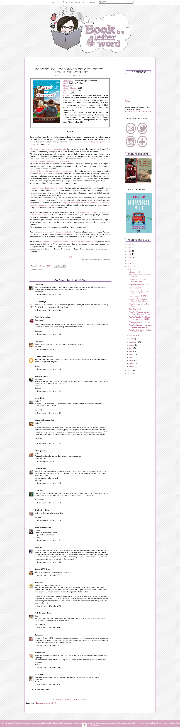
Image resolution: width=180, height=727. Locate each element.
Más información (95, 725)
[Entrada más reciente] (113, 699)
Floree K (38, 674)
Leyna (37, 490)
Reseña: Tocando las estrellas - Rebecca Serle (140, 331)
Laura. (37, 398)
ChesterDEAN (40, 569)
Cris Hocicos (40, 510)
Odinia (37, 547)
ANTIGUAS (67, 699)
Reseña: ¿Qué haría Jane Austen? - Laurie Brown (138, 300)
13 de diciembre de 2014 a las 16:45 (48, 606)
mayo (131, 354)
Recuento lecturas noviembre (139, 322)
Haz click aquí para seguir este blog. (138, 112)
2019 (130, 254)
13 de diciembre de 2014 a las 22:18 (48, 628)
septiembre (133, 342)
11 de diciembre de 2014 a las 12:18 (48, 334)
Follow (127, 101)
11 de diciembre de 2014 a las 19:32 (48, 540)
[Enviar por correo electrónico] (55, 266)
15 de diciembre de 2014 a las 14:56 (48, 645)
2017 (130, 260)
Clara (37, 635)
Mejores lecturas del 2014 (138, 285)
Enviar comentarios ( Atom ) (46, 703)
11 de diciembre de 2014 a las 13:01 (48, 349)
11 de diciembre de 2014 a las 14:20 (48, 413)
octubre (132, 339)
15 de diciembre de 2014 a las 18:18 (48, 667)
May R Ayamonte (41, 527)
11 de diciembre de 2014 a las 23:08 (48, 562)
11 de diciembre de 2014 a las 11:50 (48, 295)
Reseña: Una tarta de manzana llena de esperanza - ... (140, 326)
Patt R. (37, 284)
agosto (132, 345)
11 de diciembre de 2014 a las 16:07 (48, 444)
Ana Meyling (39, 376)
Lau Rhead (39, 302)
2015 (130, 266)
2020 (130, 251)
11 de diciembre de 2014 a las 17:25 (48, 483)
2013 (130, 370)
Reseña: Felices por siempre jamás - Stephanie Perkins (139, 313)
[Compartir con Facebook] (64, 266)
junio (131, 351)
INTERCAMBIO (89, 2)
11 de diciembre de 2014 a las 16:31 (48, 461)
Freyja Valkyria (40, 317)
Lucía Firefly (39, 468)
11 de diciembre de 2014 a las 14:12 (48, 391)
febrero (132, 363)
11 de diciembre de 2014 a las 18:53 (48, 503)
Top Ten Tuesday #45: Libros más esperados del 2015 (139, 318)
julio (131, 348)
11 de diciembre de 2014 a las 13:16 (48, 369)
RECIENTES (57, 699)
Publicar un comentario (40, 689)
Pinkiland (38, 652)
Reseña (40, 269)
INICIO (51, 2)
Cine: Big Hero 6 (135, 309)
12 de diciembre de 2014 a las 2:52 (47, 575)
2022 (130, 245)
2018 (130, 257)
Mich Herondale (41, 613)
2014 (130, 269)
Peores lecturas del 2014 (138, 296)
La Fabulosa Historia (42, 356)
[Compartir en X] (61, 266)
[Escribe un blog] (58, 266)
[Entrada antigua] (26, 699)
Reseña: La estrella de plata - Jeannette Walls (139, 292)
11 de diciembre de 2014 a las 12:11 (48, 310)
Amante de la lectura (43, 420)
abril (131, 357)
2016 (130, 263)
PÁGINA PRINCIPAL (80, 699)
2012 (130, 374)
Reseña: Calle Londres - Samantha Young (138, 281)
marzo (131, 360)
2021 (130, 248)
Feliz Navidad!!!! (135, 288)
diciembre (133, 272)
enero (131, 367)
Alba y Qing (39, 451)
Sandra (37, 582)
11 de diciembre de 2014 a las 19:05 (48, 520)
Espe (37, 341)
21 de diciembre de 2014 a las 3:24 (47, 685)
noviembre (133, 336)
